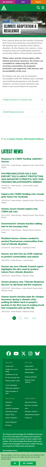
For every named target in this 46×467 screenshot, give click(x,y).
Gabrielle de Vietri (29, 248)
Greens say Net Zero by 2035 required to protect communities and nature (21, 255)
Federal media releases (30, 381)
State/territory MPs (31, 369)
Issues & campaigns (12, 408)
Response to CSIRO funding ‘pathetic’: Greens (22, 160)
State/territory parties (32, 414)
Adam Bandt (27, 288)
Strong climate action (12, 381)
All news (8, 425)
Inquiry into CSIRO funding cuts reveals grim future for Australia (22, 195)
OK (15, 463)
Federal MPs (29, 366)
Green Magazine (11, 422)
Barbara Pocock (28, 165)
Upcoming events (11, 411)
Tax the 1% (9, 366)
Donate (38, 2)
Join (23, 2)
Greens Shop (9, 414)
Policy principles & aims (11, 392)
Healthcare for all (11, 374)
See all (23, 139)
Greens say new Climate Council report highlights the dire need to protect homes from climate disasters (22, 269)
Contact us (28, 418)
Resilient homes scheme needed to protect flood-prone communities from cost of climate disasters (22, 241)
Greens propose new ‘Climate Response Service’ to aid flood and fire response (22, 283)
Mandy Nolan (37, 288)
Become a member (31, 405)
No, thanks (28, 463)
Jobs (26, 408)
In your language (11, 385)
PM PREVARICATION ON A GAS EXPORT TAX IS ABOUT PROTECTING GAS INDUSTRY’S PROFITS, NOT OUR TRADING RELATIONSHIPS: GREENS (22, 178)
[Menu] (43, 8)
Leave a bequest (11, 418)
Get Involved (8, 2)
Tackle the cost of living (11, 370)
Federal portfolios (31, 377)
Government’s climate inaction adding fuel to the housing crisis (21, 225)
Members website (31, 411)
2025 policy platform (12, 388)
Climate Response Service (13, 112)
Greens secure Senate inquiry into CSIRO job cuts (19, 210)
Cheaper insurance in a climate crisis (17, 100)
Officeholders (29, 372)
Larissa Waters (28, 186)
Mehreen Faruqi (28, 276)
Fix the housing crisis (12, 377)
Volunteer (8, 402)
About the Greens (31, 402)
